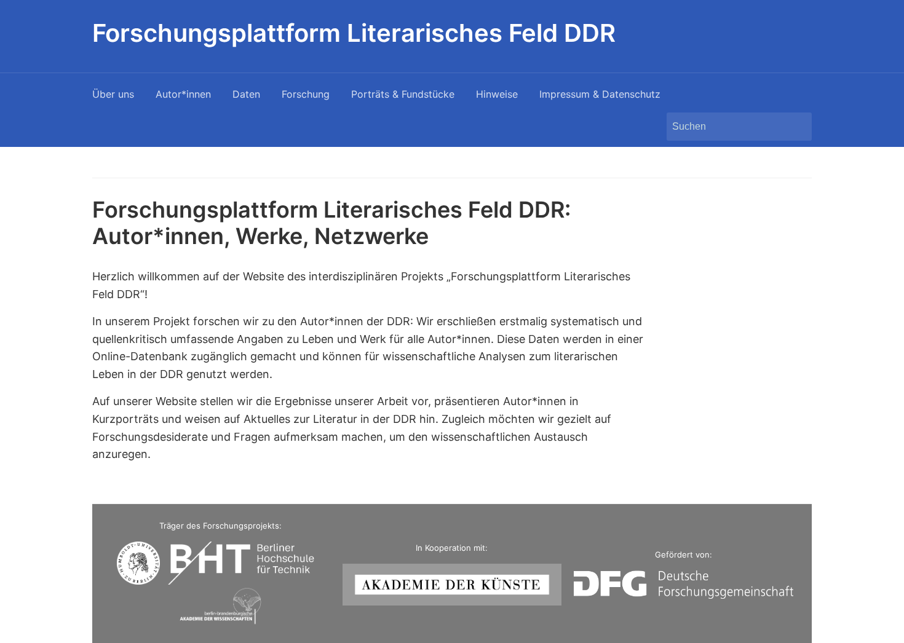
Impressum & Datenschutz (599, 94)
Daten (246, 94)
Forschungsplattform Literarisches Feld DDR (354, 33)
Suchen (796, 126)
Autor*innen (183, 94)
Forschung (306, 94)
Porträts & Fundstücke (402, 94)
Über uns (113, 94)
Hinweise (497, 94)
